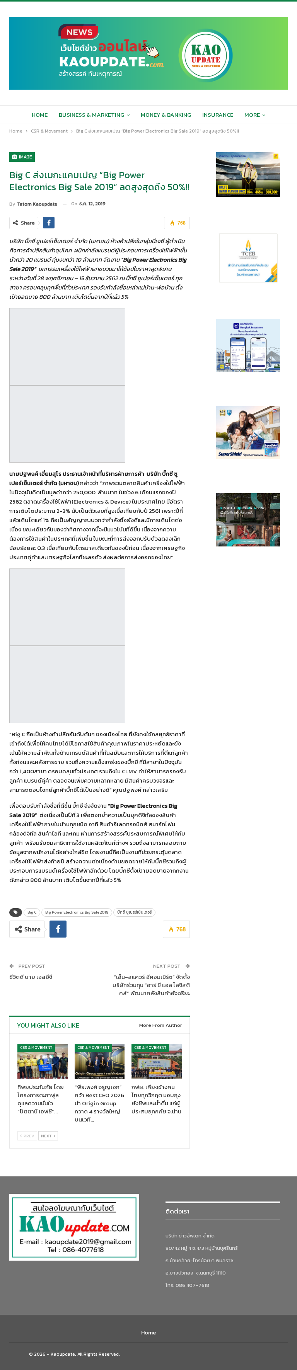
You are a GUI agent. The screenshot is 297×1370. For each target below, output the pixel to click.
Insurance (217, 114)
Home (40, 114)
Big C (31, 912)
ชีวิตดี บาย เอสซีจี (30, 976)
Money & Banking (166, 114)
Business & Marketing (91, 114)
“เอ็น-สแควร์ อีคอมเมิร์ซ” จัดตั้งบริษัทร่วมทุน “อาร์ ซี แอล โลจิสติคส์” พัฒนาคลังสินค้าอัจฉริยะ (151, 984)
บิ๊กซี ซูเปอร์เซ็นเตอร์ (134, 912)
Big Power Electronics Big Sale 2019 (76, 912)
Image (25, 156)
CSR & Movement (36, 1047)
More (252, 114)
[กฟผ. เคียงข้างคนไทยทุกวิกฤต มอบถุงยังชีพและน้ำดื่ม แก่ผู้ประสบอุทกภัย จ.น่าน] (156, 1061)
